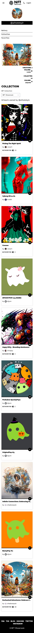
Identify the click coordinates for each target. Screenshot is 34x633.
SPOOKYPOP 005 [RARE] (11, 298)
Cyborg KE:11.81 (8, 196)
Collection (5, 34)
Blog (13, 621)
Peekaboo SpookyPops (11, 400)
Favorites (5, 38)
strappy (10, 350)
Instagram (17, 624)
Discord (20, 621)
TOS (7, 621)
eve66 (9, 199)
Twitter (29, 621)
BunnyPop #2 (7, 551)
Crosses (5, 245)
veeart (9, 147)
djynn (9, 301)
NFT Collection (6, 91)
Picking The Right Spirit (11, 143)
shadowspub (11, 505)
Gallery (4, 30)
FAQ (2, 621)
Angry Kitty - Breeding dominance (15, 347)
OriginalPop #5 (8, 452)
